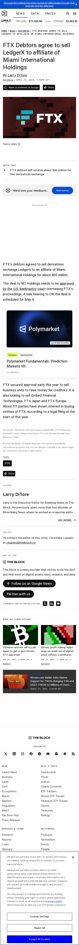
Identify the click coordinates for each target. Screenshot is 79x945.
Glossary (7, 849)
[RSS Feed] (73, 754)
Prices (45, 776)
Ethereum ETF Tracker (54, 800)
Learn (5, 844)
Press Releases (11, 819)
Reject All (39, 927)
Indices (45, 781)
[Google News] (65, 754)
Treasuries (47, 810)
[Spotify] (56, 754)
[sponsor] (15, 681)
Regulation (8, 805)
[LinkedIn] (14, 754)
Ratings (45, 815)
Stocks (45, 805)
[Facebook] (31, 754)
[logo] (4, 13)
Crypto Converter (51, 786)
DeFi (5, 786)
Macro (6, 795)
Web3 (5, 810)
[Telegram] (39, 754)
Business (7, 776)
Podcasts (47, 834)
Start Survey (62, 190)
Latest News (9, 772)
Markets (7, 800)
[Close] (73, 857)
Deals (5, 781)
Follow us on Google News (29, 583)
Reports (7, 839)
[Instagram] (22, 754)
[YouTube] (48, 754)
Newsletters (48, 839)
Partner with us (18, 594)
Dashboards (48, 772)
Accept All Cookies (39, 939)
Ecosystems (9, 791)
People (45, 849)
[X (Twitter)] (5, 754)
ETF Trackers (49, 791)
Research (7, 834)
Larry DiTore (17, 75)
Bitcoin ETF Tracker (52, 795)
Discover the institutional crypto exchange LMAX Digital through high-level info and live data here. (39, 4)
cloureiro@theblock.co (21, 542)
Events (45, 844)
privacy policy (54, 901)
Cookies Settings (39, 916)
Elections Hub (10, 815)
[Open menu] (75, 14)
